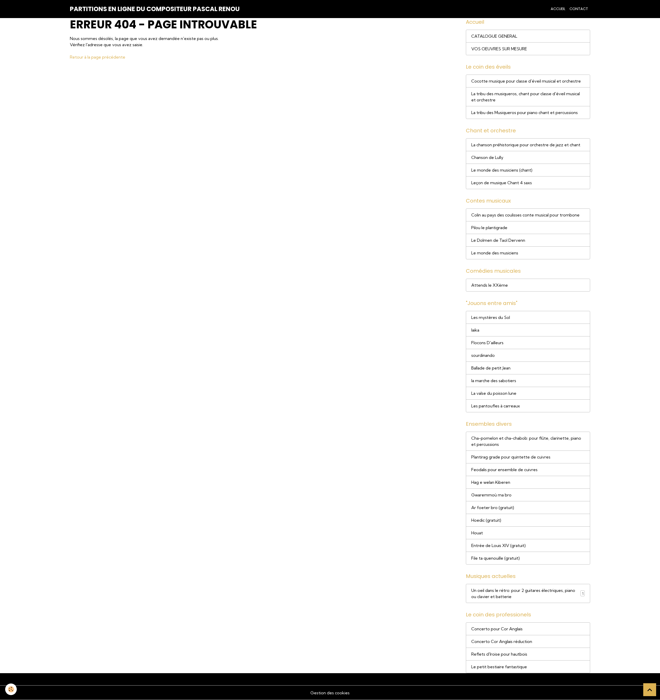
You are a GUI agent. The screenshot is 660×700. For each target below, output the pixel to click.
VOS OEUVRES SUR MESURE (499, 48)
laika (475, 330)
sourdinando (483, 355)
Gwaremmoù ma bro (491, 494)
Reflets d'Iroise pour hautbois (499, 654)
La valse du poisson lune (493, 393)
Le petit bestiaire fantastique (499, 666)
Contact (579, 8)
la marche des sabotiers (493, 380)
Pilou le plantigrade (489, 227)
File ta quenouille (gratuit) (495, 558)
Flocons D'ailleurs (487, 342)
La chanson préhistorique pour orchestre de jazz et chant (525, 144)
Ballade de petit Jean (490, 368)
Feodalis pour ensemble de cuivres (504, 469)
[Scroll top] (649, 689)
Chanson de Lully (487, 157)
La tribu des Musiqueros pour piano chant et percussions (524, 112)
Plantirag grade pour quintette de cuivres (510, 457)
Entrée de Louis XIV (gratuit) (498, 545)
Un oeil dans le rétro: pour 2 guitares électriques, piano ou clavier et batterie (523, 593)
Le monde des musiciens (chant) (501, 170)
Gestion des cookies (330, 692)
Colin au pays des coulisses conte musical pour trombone (525, 215)
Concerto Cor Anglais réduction (501, 641)
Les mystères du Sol (490, 317)
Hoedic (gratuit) (486, 520)
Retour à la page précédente (97, 57)
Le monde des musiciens (494, 252)
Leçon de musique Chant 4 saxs (501, 182)
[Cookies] (11, 689)
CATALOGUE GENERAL (494, 36)
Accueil (558, 8)
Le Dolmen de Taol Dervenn (498, 240)
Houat (477, 532)
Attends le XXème (489, 285)
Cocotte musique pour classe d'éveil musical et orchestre (526, 81)
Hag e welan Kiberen (490, 482)
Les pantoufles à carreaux (495, 405)
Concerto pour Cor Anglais (497, 628)
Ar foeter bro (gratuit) (492, 507)
